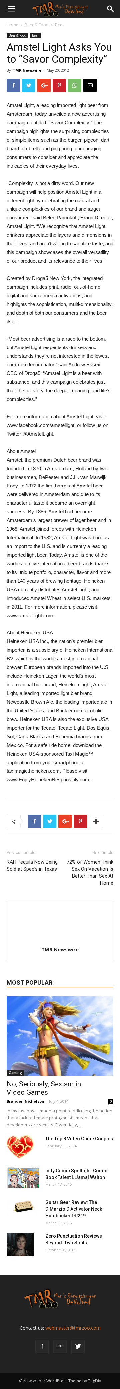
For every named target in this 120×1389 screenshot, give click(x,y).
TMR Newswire (27, 70)
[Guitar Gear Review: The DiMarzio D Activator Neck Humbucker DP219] (23, 1207)
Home (12, 25)
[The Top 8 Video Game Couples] (20, 1147)
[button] (110, 9)
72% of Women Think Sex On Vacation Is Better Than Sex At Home (90, 872)
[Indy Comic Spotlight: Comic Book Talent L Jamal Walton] (23, 1178)
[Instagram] (60, 1346)
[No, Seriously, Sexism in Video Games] (60, 1036)
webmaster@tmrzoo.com (73, 1328)
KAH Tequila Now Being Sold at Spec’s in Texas (32, 865)
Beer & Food (37, 25)
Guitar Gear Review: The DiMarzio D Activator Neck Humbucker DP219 (73, 1209)
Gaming (15, 1072)
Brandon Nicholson (25, 1101)
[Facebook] (42, 1346)
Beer (59, 25)
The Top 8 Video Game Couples (79, 1138)
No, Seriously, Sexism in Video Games (44, 1088)
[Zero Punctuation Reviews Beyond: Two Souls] (20, 1244)
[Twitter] (78, 1346)
